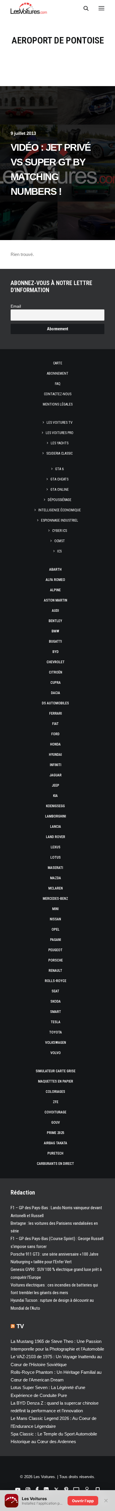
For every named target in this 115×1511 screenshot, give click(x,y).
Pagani (55, 940)
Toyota (55, 1032)
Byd (55, 652)
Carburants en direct (55, 1164)
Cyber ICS (59, 531)
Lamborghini (55, 816)
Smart (55, 1012)
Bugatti (55, 641)
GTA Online (59, 490)
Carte (57, 363)
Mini (55, 909)
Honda (55, 744)
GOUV (55, 1122)
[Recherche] (83, 8)
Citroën (55, 672)
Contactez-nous (57, 394)
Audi (55, 611)
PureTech (55, 1153)
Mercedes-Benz (55, 899)
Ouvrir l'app (83, 1500)
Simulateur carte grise (55, 1071)
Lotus (55, 857)
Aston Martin (55, 600)
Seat (55, 991)
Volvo (55, 1053)
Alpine (55, 590)
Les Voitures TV (60, 423)
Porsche (55, 960)
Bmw (55, 631)
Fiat (55, 724)
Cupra (55, 683)
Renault (55, 971)
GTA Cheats (59, 479)
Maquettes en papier (55, 1081)
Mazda (55, 878)
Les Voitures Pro (59, 433)
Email (16, 306)
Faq (57, 384)
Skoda (55, 1001)
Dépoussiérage (59, 500)
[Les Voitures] (29, 8)
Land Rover (55, 837)
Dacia (55, 693)
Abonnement (57, 373)
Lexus (55, 847)
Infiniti (55, 765)
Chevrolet (56, 662)
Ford (55, 734)
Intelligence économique (59, 510)
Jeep (55, 785)
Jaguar (56, 775)
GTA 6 (59, 469)
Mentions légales (58, 404)
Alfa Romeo (55, 580)
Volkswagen (55, 1043)
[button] (101, 8)
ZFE (55, 1102)
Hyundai (55, 755)
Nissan (55, 919)
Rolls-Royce (55, 981)
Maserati (55, 868)
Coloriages (55, 1092)
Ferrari (55, 713)
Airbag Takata (55, 1143)
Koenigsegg (55, 806)
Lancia (55, 827)
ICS (59, 551)
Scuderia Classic (59, 453)
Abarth (55, 569)
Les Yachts (59, 443)
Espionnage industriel (59, 520)
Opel (56, 929)
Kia (55, 796)
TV (20, 1326)
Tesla (55, 1022)
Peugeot (55, 950)
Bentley (55, 621)
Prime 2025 (55, 1133)
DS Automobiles (55, 703)
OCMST (59, 541)
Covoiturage (55, 1112)
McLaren (55, 888)
